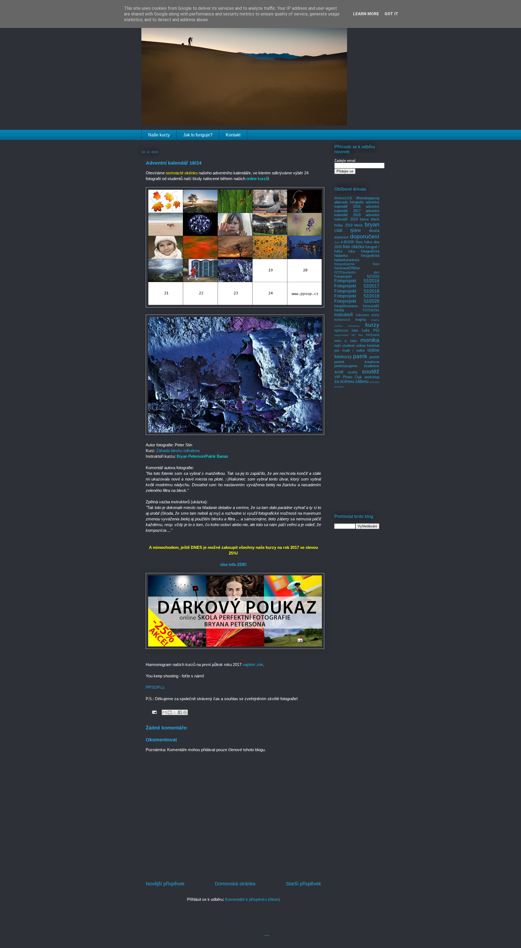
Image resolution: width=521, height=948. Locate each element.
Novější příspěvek (165, 883)
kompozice (342, 319)
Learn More (366, 13)
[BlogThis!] (169, 712)
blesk (358, 225)
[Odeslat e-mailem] (164, 712)
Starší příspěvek (303, 883)
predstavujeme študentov (356, 366)
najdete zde (253, 664)
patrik (360, 356)
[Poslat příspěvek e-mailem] (154, 712)
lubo (355, 330)
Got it (391, 13)
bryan (372, 224)
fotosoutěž (371, 306)
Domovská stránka (235, 883)
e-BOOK (347, 242)
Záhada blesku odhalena (177, 450)
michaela (372, 335)
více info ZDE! (233, 564)
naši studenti (344, 346)
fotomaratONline (347, 268)
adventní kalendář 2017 (356, 208)
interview (362, 315)
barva (364, 219)
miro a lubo (345, 341)
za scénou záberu (351, 381)
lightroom (341, 330)
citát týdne (347, 230)
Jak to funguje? (197, 135)
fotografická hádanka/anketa (356, 258)
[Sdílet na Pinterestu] (185, 712)
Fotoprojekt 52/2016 (356, 280)
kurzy (372, 325)
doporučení (364, 236)
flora (359, 242)
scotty (353, 372)
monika (369, 340)
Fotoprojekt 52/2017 (356, 286)
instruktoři (343, 314)
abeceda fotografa (349, 202)
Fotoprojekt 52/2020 (356, 301)
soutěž (370, 371)
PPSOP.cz (155, 687)
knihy (375, 315)
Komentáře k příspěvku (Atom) (252, 899)
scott (338, 372)
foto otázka (353, 246)
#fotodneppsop (367, 198)
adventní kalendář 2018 (356, 213)
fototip (339, 310)
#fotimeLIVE (343, 198)
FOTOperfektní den (356, 272)
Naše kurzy (159, 135)
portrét (374, 357)
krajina (360, 320)
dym (336, 242)
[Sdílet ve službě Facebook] (180, 712)
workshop (371, 377)
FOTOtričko (371, 310)
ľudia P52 (370, 330)
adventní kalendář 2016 (356, 204)
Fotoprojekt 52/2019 (356, 296)
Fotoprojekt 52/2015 (356, 276)
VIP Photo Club (348, 377)
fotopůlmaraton (346, 306)
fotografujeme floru (356, 264)
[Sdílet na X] (174, 712)
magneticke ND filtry (348, 335)
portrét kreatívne (356, 362)
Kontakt (233, 135)
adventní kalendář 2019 (356, 217)
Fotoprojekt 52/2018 (356, 291)
